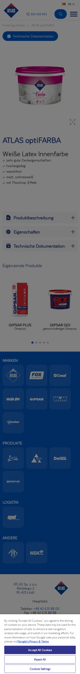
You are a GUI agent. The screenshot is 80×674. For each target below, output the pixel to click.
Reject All (40, 659)
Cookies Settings (40, 668)
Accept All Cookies (40, 650)
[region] (40, 644)
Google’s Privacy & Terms (33, 641)
